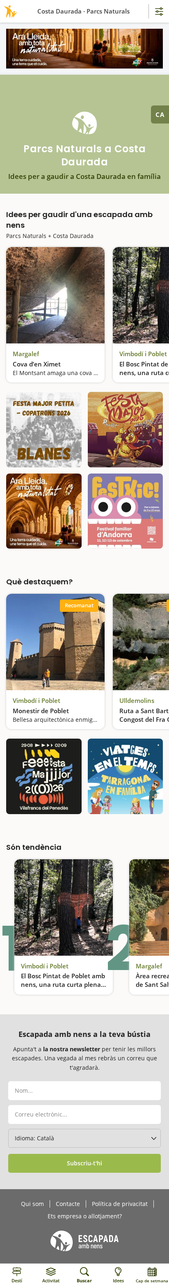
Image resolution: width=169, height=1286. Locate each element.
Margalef (26, 354)
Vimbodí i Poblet (143, 354)
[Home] (9, 11)
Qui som (32, 1204)
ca (159, 114)
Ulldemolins (136, 700)
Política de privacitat (120, 1204)
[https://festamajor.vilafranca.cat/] (44, 776)
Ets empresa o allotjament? (85, 1216)
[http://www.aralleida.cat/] (84, 49)
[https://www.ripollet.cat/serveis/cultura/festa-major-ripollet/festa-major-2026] (125, 429)
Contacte (68, 1204)
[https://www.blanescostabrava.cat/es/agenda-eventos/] (44, 429)
